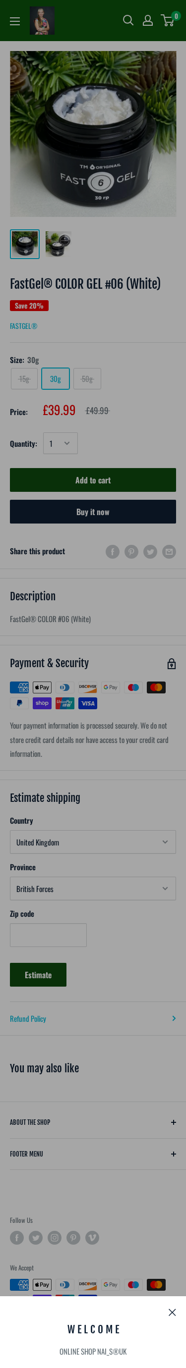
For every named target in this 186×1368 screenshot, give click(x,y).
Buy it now (93, 512)
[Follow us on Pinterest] (73, 1238)
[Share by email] (169, 551)
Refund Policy (28, 1018)
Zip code (22, 913)
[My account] (148, 20)
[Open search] (128, 20)
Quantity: (23, 443)
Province (23, 866)
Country (21, 820)
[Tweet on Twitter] (150, 551)
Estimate (38, 975)
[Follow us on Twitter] (36, 1238)
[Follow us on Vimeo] (92, 1238)
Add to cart (93, 480)
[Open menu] (15, 21)
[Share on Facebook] (113, 551)
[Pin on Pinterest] (131, 551)
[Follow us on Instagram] (55, 1238)
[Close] (172, 1311)
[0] (168, 20)
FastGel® (23, 325)
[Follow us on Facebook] (17, 1238)
